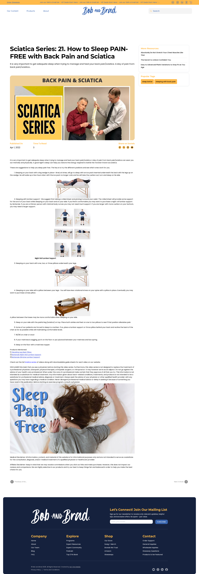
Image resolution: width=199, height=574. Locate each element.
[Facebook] (166, 569)
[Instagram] (158, 569)
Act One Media (75, 567)
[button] (15, 11)
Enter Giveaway (13, 2)
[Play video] (72, 418)
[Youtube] (153, 569)
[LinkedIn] (162, 569)
